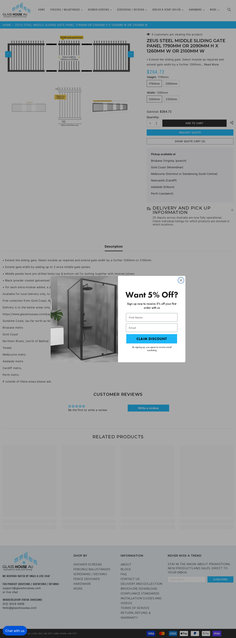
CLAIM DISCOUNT (151, 339)
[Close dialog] (181, 280)
